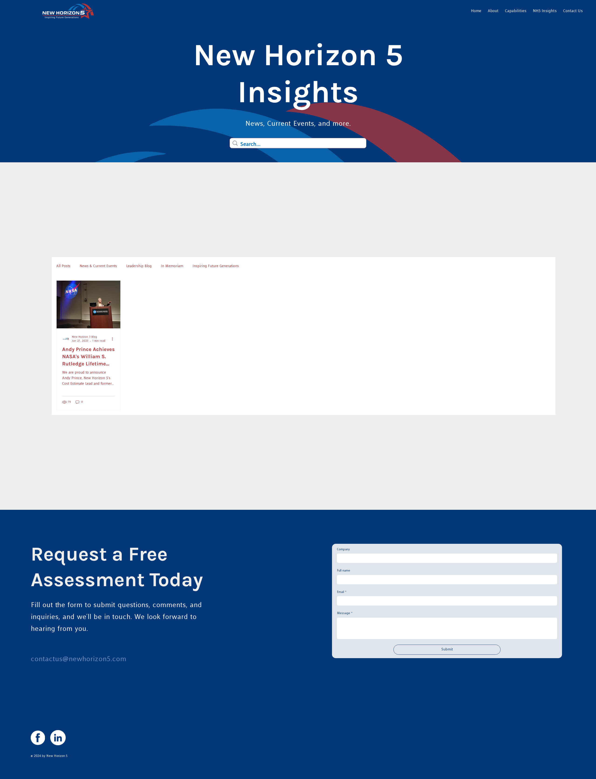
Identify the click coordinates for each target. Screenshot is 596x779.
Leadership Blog (139, 266)
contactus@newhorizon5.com (78, 659)
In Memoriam (172, 266)
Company (343, 549)
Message (344, 613)
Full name (343, 570)
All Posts (63, 266)
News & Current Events (98, 266)
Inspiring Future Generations (216, 266)
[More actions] (114, 339)
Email (341, 592)
